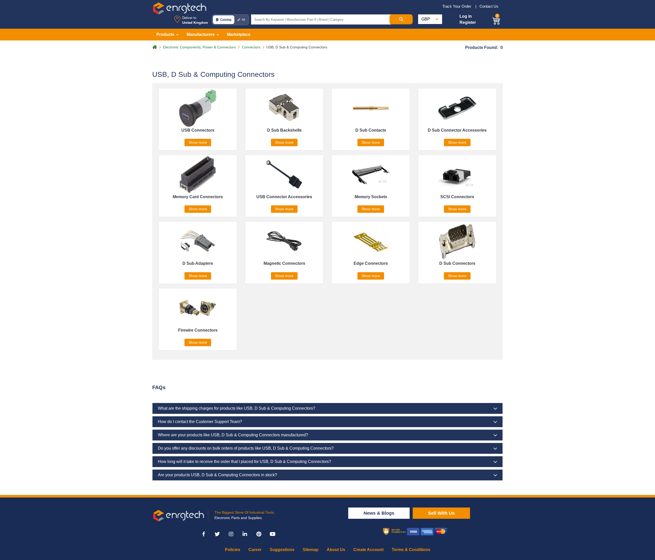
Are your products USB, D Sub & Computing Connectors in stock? (217, 475)
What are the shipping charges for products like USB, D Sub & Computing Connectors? (236, 408)
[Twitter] (217, 534)
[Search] (401, 19)
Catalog (225, 20)
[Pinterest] (258, 534)
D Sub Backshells (284, 130)
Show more (198, 142)
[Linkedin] (244, 534)
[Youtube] (272, 534)
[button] (496, 20)
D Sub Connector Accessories (457, 130)
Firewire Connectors (197, 330)
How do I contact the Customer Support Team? (200, 421)
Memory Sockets (371, 197)
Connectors (251, 47)
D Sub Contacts (370, 130)
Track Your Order (457, 6)
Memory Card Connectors (198, 197)
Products (165, 34)
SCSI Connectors (457, 197)
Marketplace (238, 34)
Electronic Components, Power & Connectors (199, 47)
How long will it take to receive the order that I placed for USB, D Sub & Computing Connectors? (244, 461)
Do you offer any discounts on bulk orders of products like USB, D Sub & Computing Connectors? (246, 448)
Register (468, 22)
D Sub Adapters (197, 263)
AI (243, 20)
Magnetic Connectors (284, 263)
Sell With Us (441, 513)
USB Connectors (197, 130)
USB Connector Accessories (284, 197)
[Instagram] (231, 534)
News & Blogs (379, 513)
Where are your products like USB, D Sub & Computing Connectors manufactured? (233, 435)
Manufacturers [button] (201, 34)
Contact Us (488, 6)
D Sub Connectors (457, 263)
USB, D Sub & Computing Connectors (296, 47)
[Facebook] (203, 534)
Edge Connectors (371, 263)
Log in (466, 16)
